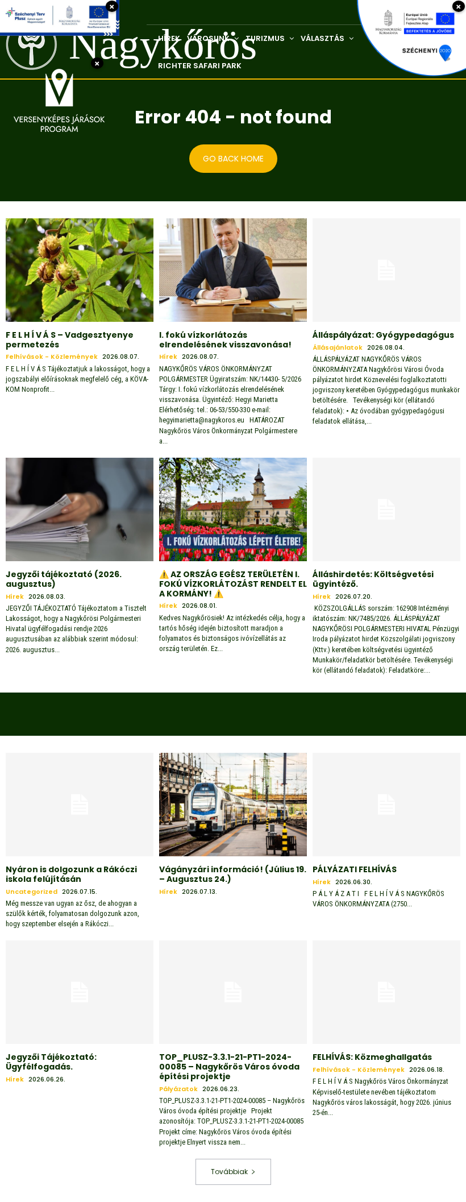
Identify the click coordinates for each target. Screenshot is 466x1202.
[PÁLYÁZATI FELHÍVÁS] (386, 804)
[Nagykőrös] (23, 45)
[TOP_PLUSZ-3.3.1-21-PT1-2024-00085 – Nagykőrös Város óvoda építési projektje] (233, 992)
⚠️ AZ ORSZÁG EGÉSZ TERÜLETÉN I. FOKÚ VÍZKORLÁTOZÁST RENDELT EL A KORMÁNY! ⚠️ (233, 584)
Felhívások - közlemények (52, 356)
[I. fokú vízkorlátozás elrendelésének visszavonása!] (233, 270)
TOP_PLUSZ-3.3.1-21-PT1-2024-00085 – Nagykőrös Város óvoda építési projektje (229, 1066)
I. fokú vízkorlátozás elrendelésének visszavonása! (225, 339)
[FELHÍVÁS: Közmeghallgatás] (386, 992)
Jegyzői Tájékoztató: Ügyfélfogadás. (51, 1061)
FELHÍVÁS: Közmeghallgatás (372, 1057)
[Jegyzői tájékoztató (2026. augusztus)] (79, 509)
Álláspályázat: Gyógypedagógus (383, 335)
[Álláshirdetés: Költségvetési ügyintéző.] (386, 509)
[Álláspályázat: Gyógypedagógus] (386, 270)
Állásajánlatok (338, 347)
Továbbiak (229, 1171)
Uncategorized (31, 892)
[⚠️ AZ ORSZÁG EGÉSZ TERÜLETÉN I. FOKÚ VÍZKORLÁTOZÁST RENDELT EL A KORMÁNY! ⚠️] (233, 509)
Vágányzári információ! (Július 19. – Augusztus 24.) (232, 874)
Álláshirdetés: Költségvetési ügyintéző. (373, 579)
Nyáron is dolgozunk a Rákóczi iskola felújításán (71, 874)
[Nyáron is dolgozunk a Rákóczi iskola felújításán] (79, 804)
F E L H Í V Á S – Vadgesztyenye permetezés (70, 339)
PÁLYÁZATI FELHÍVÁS (355, 869)
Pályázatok (178, 1089)
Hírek (168, 356)
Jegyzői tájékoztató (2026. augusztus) (64, 579)
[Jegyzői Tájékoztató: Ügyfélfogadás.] (79, 992)
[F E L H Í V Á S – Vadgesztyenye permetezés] (79, 270)
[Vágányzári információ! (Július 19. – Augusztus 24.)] (233, 804)
